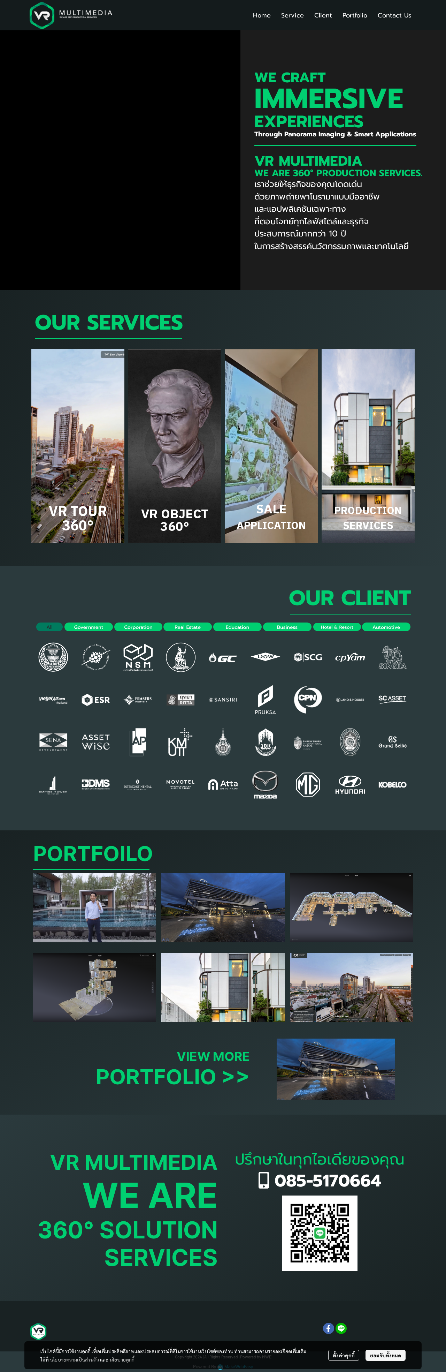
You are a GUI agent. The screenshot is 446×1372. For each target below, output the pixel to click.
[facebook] (328, 1328)
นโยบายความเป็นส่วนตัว (74, 1359)
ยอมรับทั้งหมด (385, 1355)
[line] (341, 1328)
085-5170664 (325, 1180)
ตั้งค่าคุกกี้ (344, 1355)
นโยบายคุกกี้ (121, 1359)
